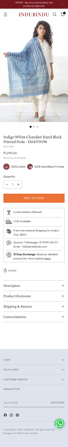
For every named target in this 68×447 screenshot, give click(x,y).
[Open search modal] (54, 14)
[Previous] (6, 4)
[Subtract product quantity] (7, 184)
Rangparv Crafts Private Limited (20, 433)
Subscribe (58, 402)
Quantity (9, 176)
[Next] (62, 4)
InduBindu (29, 429)
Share (12, 270)
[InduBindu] (34, 14)
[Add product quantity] (18, 184)
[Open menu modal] (5, 14)
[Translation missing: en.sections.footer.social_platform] (5, 415)
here (48, 258)
